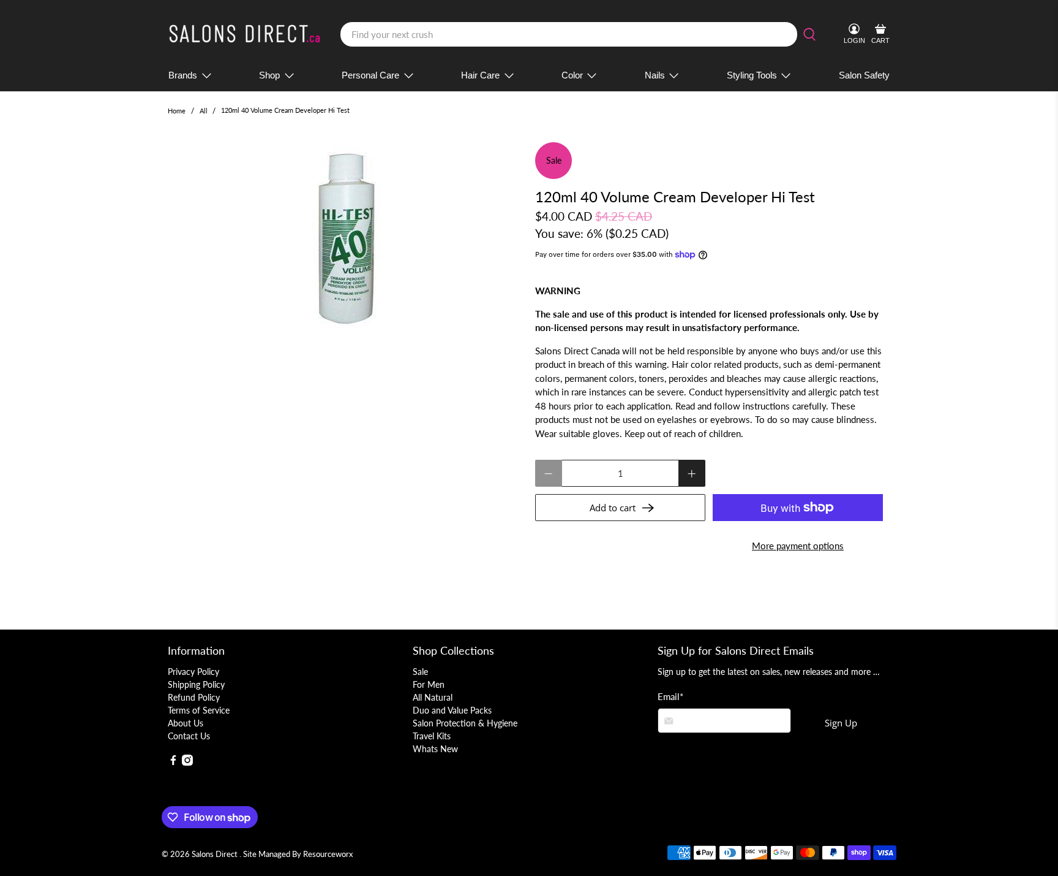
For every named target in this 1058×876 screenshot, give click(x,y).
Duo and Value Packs (452, 710)
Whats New (435, 749)
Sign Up (841, 723)
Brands (182, 75)
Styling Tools (752, 75)
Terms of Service (199, 710)
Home (177, 110)
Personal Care (370, 75)
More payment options (798, 545)
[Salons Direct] (244, 34)
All (204, 110)
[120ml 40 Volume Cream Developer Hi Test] (345, 237)
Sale (420, 671)
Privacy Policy (193, 671)
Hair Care (480, 75)
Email (670, 696)
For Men (429, 684)
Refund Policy (194, 697)
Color (572, 75)
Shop (269, 75)
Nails (655, 75)
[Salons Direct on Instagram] (187, 762)
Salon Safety (864, 75)
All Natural (432, 697)
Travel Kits (432, 736)
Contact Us (189, 736)
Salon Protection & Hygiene (465, 723)
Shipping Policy (196, 684)
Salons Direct (215, 854)
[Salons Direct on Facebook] (173, 762)
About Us (185, 723)
